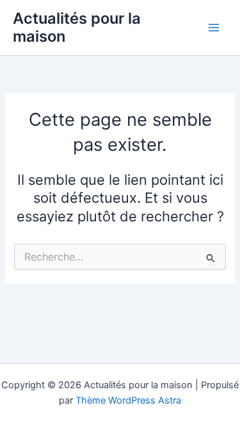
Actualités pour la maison (77, 27)
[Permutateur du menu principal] (213, 27)
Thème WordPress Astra (128, 400)
